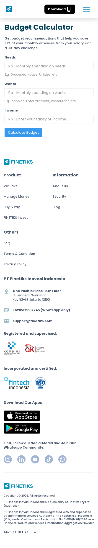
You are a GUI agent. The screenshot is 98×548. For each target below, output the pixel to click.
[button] (59, 9)
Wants (10, 84)
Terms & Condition (19, 253)
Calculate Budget (23, 132)
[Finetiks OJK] (34, 348)
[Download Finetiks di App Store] (22, 415)
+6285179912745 (26, 310)
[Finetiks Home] (8, 9)
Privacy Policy (15, 264)
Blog (56, 207)
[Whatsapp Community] (62, 459)
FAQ (7, 243)
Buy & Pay (12, 207)
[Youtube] (35, 459)
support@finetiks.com (32, 321)
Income (11, 110)
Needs (10, 57)
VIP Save (11, 186)
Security (59, 196)
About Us (60, 186)
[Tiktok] (49, 459)
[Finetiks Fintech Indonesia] (16, 382)
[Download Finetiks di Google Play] (22, 428)
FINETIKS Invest (16, 217)
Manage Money (16, 196)
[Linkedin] (21, 459)
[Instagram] (8, 459)
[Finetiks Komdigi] (12, 348)
